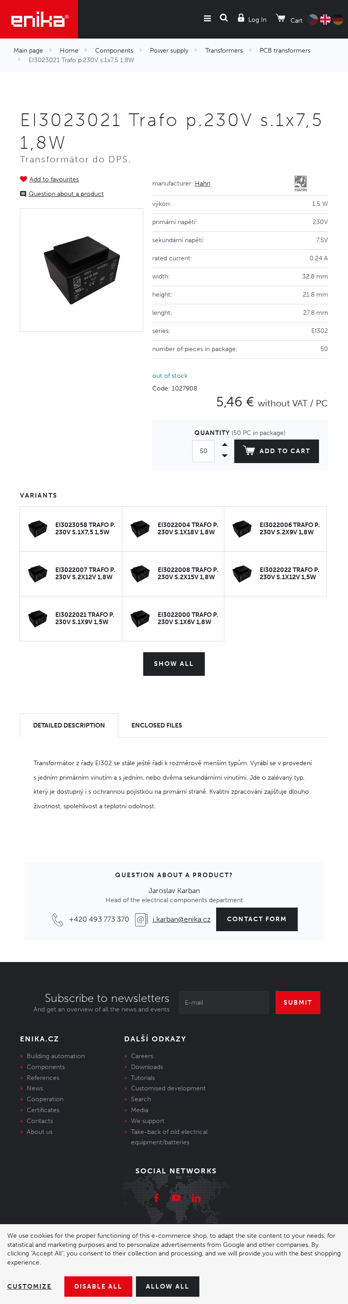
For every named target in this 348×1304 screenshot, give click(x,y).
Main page (28, 50)
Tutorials (143, 1078)
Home (69, 50)
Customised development (168, 1088)
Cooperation (45, 1099)
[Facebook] (156, 1199)
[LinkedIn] (196, 1199)
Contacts (40, 1121)
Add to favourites (54, 179)
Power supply (169, 50)
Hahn (202, 183)
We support (147, 1121)
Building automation (56, 1056)
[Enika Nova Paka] (39, 19)
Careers (142, 1056)
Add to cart (285, 451)
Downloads (147, 1067)
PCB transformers (285, 50)
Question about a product (66, 194)
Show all (174, 664)
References (43, 1078)
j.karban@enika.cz (182, 919)
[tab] (69, 725)
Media (139, 1110)
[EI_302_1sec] (81, 270)
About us (40, 1132)
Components (114, 50)
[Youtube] (176, 1199)
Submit (298, 1002)
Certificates (43, 1110)
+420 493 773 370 (99, 919)
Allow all (167, 1286)
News (35, 1088)
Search (141, 1099)
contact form (257, 919)
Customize (29, 1286)
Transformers (224, 50)
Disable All (98, 1286)
